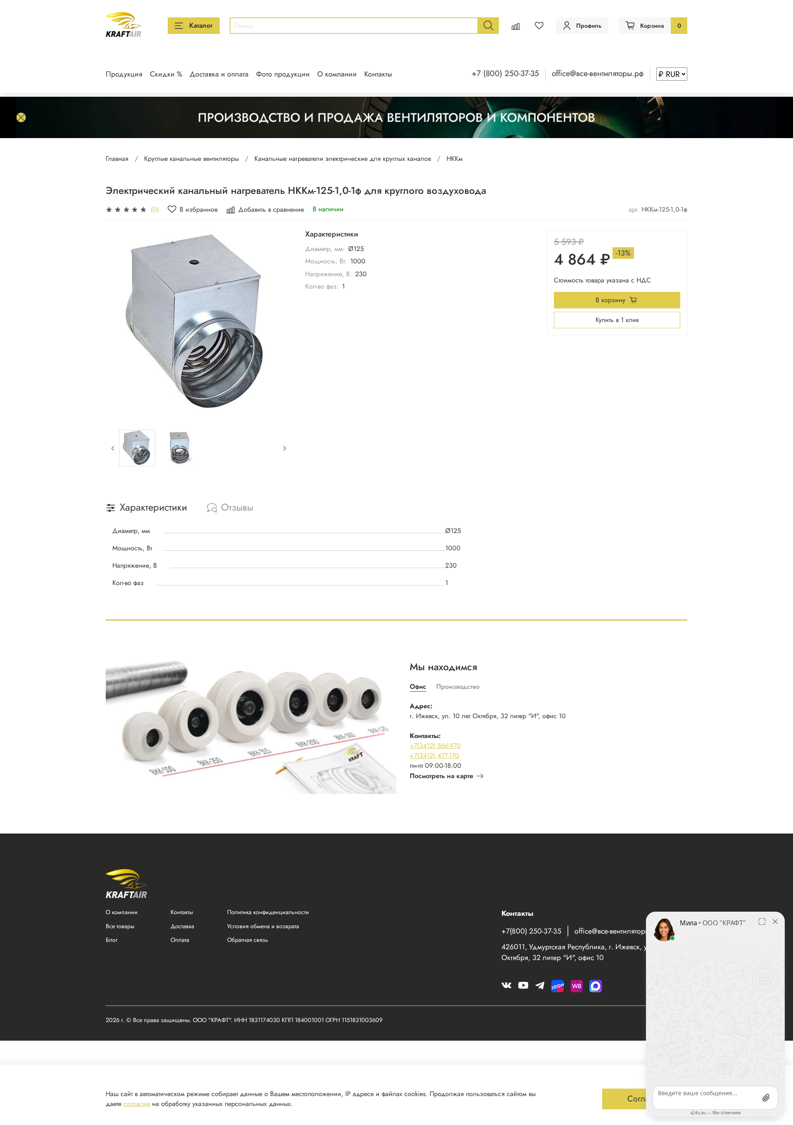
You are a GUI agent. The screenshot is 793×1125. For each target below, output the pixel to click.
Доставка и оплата (219, 74)
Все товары (120, 926)
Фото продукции (283, 74)
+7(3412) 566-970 (435, 745)
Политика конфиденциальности (268, 912)
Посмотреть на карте (441, 776)
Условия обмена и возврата (263, 926)
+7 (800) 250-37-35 (505, 73)
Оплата (180, 940)
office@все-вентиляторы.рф (597, 73)
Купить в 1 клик (617, 320)
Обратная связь (247, 940)
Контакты (378, 74)
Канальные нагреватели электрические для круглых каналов (342, 158)
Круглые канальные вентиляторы (191, 158)
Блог (112, 940)
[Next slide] (279, 323)
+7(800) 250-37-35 (531, 931)
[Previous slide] (119, 323)
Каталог (201, 25)
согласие (136, 1103)
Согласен (644, 1099)
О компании (337, 74)
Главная (117, 158)
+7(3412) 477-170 (434, 755)
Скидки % (166, 74)
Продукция (124, 74)
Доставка (182, 926)
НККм (454, 158)
